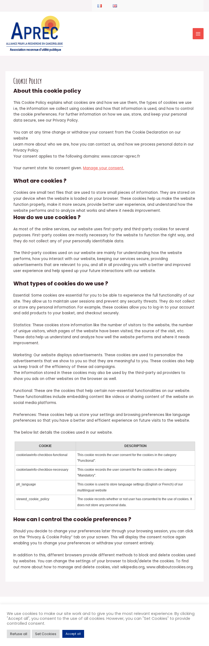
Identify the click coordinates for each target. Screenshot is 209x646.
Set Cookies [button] (45, 633)
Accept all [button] (73, 634)
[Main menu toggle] (198, 33)
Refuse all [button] (18, 633)
